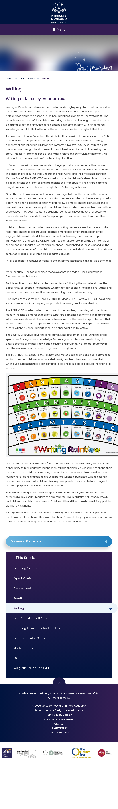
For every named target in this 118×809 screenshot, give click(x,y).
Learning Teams (25, 568)
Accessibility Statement (59, 719)
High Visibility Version (59, 715)
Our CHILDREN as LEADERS (31, 618)
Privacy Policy (59, 728)
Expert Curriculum (26, 578)
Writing (46, 78)
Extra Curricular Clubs (29, 638)
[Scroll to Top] (59, 683)
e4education (75, 710)
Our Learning (27, 78)
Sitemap (59, 724)
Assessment (22, 588)
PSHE (17, 658)
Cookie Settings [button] (59, 732)
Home (9, 78)
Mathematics (23, 648)
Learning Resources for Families (37, 628)
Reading (20, 598)
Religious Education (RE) (31, 668)
